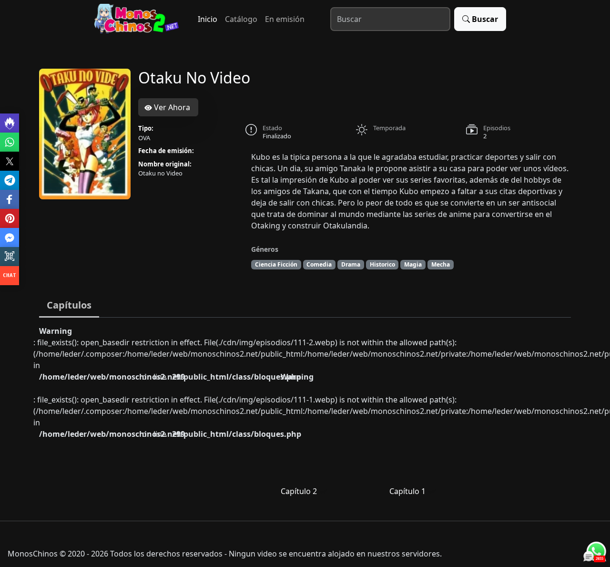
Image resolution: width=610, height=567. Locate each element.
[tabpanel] (305, 415)
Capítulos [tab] (69, 305)
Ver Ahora (171, 107)
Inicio (207, 19)
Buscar (485, 19)
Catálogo (241, 19)
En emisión (285, 19)
